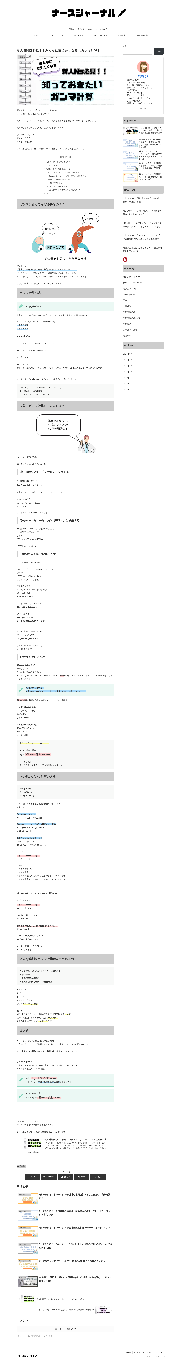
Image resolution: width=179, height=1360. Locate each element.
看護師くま (143, 76)
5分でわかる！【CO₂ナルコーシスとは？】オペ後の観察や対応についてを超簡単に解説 (143, 237)
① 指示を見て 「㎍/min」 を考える (63, 172)
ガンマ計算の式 (52, 165)
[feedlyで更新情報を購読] (144, 108)
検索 (125, 46)
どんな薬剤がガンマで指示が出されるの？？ (63, 190)
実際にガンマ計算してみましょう (59, 169)
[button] (98, 1177)
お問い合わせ (139, 1352)
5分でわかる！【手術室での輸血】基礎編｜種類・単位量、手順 (142, 200)
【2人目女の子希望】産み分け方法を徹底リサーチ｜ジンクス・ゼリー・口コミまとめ (142, 225)
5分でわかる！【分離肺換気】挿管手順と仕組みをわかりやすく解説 (142, 212)
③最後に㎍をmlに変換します (59, 179)
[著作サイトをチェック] (141, 108)
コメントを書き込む (65, 1329)
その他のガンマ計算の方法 (56, 186)
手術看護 (22, 1166)
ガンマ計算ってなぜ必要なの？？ (59, 162)
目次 (62, 157)
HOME (128, 1352)
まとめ (49, 193)
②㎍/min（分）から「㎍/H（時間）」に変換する (67, 176)
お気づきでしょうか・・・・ (59, 183)
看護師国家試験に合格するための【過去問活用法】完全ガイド (142, 249)
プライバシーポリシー (155, 1352)
